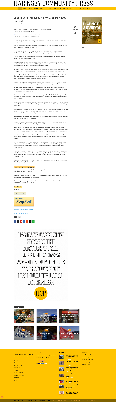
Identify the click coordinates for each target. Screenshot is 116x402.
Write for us (16, 362)
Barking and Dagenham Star (89, 400)
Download (16, 370)
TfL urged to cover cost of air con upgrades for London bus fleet (46, 316)
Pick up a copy (17, 367)
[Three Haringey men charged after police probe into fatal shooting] (61, 363)
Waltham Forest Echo (55, 400)
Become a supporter (18, 372)
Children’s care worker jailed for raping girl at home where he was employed (73, 369)
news (19, 217)
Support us (78, 8)
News (20, 8)
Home (16, 8)
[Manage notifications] (2, 397)
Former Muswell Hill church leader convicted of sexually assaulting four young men (72, 392)
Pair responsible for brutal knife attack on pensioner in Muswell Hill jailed (73, 375)
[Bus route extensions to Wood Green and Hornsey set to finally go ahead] (61, 386)
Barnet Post (70, 400)
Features (24, 8)
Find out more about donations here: (45, 359)
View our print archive (87, 8)
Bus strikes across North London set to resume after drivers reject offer (69, 333)
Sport (45, 8)
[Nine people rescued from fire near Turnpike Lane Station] (61, 381)
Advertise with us (57, 8)
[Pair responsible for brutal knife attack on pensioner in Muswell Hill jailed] (61, 375)
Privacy (15, 380)
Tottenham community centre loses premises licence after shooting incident (72, 356)
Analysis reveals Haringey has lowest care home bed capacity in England (24, 316)
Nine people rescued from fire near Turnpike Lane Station (72, 380)
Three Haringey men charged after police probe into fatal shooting (72, 362)
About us (16, 360)
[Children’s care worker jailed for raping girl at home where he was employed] (61, 369)
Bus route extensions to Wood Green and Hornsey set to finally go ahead (72, 386)
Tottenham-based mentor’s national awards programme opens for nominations (46, 333)
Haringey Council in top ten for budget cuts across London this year (69, 316)
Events (41, 8)
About (50, 8)
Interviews (36, 8)
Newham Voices (77, 400)
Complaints (16, 377)
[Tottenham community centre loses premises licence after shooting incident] (61, 356)
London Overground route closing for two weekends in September (24, 333)
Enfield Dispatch (64, 400)
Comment (30, 8)
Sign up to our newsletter (69, 8)
